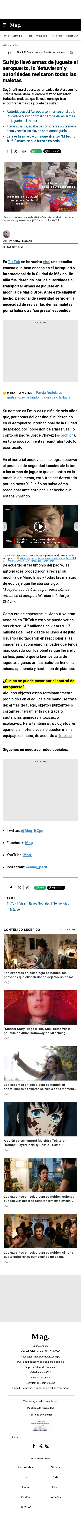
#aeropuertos (52, 558)
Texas (29, 36)
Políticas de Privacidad (40, 1408)
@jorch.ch (64, 435)
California (17, 36)
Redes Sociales (39, 903)
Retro (55, 1487)
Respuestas (25, 1467)
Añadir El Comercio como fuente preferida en (41, 52)
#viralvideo (25, 558)
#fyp (34, 558)
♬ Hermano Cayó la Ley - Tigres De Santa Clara (28, 560)
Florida (5, 36)
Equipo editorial (40, 1346)
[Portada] (40, 1343)
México (15, 909)
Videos (55, 1467)
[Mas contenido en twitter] (40, 1445)
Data (56, 1477)
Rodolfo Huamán (20, 241)
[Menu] (6, 25)
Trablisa (65, 735)
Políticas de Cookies (40, 1414)
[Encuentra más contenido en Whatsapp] (24, 151)
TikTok (11, 903)
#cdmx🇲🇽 (71, 558)
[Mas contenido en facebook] (33, 1445)
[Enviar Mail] (5, 241)
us (25, 1477)
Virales (25, 1497)
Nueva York (41, 36)
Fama (25, 1487)
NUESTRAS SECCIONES (40, 1458)
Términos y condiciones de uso (40, 1401)
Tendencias (61, 903)
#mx (62, 558)
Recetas (55, 1497)
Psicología (56, 36)
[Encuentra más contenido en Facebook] (7, 151)
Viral (22, 903)
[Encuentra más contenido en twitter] (15, 151)
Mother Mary (72, 36)
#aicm (41, 558)
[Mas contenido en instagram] (47, 1445)
